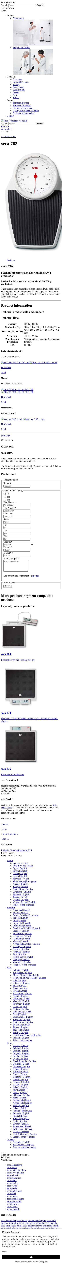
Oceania (10, 1139)
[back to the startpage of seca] (14, 120)
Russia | (20, 1116)
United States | (23, 957)
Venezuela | (22, 962)
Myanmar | (21, 1004)
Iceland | (20, 1084)
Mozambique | (24, 881)
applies (35, 575)
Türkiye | (20, 1032)
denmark (13, 1209)
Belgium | (21, 1048)
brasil (11, 1193)
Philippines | (22, 1011)
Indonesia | (21, 983)
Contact (10, 116)
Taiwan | (20, 1027)
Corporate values (20, 82)
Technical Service (21, 103)
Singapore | (21, 1019)
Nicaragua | (22, 946)
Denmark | (21, 1064)
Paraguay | (21, 951)
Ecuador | (21, 931)
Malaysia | (21, 1001)
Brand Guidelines (10, 834)
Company (7, 513)
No (4, 525)
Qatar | (19, 1014)
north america (15, 1172)
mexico (12, 1183)
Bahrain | (20, 970)
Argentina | (22, 910)
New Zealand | (23, 1144)
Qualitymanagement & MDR (26, 110)
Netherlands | (22, 1100)
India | (19, 980)
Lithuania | (21, 1095)
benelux (13, 1204)
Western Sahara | (24, 902)
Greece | (20, 1079)
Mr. (8, 499)
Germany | (21, 1077)
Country (7, 542)
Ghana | (20, 873)
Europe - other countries (24, 1137)
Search (40, 5)
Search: (4, 5)
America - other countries (24, 964)
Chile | (19, 920)
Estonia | (20, 1069)
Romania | (21, 1113)
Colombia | (21, 923)
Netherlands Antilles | (26, 944)
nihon (12, 1180)
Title (6, 494)
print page (5, 435)
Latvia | (20, 1092)
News (15, 95)
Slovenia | (21, 1118)
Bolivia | (20, 912)
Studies (5, 839)
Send (3, 372)
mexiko (51, 1223)
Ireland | (20, 1087)
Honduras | (21, 938)
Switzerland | (22, 1126)
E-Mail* (8, 553)
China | (25, 975)
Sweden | (21, 1123)
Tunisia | (20, 897)
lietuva (12, 1206)
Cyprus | (20, 1058)
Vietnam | (21, 1037)
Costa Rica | (22, 925)
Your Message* (11, 558)
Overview (17, 79)
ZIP (5, 530)
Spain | (20, 1121)
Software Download (22, 105)
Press (4, 829)
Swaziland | (22, 891)
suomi (53, 1225)
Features (11, 260)
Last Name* (9, 508)
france (12, 1167)
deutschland (14, 1165)
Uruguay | (21, 959)
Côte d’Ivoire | (23, 865)
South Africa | (23, 889)
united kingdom (16, 1170)
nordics (12, 1196)
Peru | (19, 954)
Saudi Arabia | (23, 1017)
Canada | (20, 918)
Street (6, 519)
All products (18, 18)
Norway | (21, 1105)
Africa (10, 860)
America (11, 907)
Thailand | (21, 1030)
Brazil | (26, 915)
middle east (14, 1191)
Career (16, 92)
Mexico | (20, 941)
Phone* (7, 547)
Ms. (8, 497)
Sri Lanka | (21, 1024)
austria (12, 1185)
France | (20, 1074)
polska (12, 1188)
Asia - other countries (22, 1040)
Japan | (20, 988)
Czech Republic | (24, 1061)
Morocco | (21, 878)
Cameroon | (21, 863)
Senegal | (20, 886)
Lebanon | (21, 998)
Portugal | (22, 1110)
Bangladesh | (22, 972)
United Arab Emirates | (27, 1035)
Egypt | (20, 868)
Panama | (21, 949)
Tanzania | (21, 894)
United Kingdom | (25, 1134)
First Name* (9, 502)
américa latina (15, 1199)
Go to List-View (8, 136)
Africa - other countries (23, 905)
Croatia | (20, 1056)
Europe (10, 1043)
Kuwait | (20, 996)
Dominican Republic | (26, 928)
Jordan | (20, 991)
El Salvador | (22, 933)
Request (7, 483)
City (5, 536)
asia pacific (14, 1201)
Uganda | (20, 899)
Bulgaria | (21, 1053)
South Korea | (23, 1022)
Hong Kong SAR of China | (29, 978)
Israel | (19, 985)
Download (6, 367)
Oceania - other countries (24, 1147)
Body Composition (21, 47)
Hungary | (21, 1082)
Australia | (21, 1142)
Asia (9, 967)
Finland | (20, 1071)
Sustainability (19, 89)
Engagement (18, 87)
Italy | (19, 1090)
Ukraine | (21, 1131)
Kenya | (20, 876)
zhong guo (14, 1178)
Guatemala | (22, 936)
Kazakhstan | (22, 993)
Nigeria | (20, 884)
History (16, 84)
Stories (16, 97)
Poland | (19, 1108)
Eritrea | (20, 871)
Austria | (20, 1045)
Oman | (20, 1006)
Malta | (19, 1097)
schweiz (13, 1175)
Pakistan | (21, 1009)
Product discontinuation (23, 113)
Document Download (22, 108)
